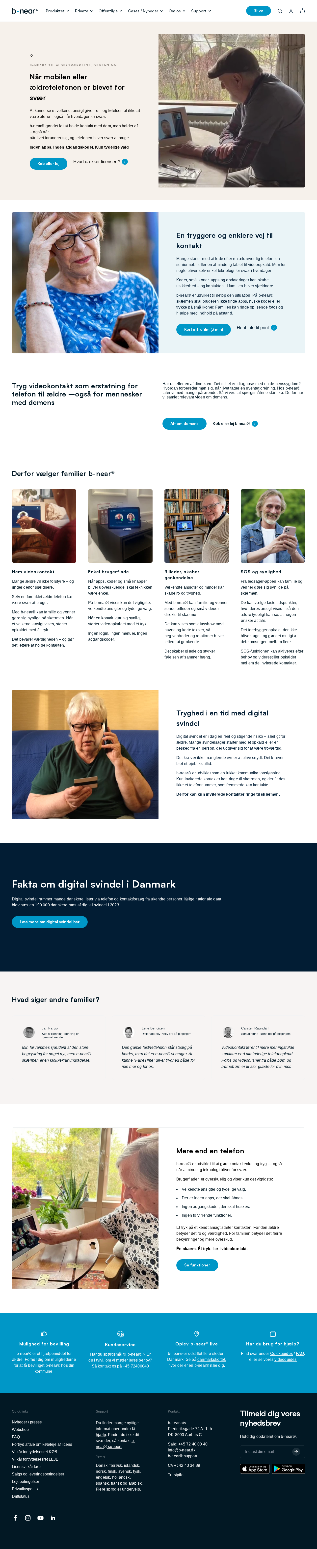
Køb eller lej (48, 163)
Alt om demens (184, 423)
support (114, 1446)
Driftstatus (20, 1496)
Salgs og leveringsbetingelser (38, 1474)
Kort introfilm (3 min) (203, 329)
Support (199, 10)
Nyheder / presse (27, 1422)
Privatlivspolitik (25, 1489)
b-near (174, 1456)
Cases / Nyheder (143, 10)
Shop (258, 10)
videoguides (285, 1359)
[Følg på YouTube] (40, 1518)
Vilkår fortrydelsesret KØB (34, 1452)
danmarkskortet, (211, 1359)
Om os (175, 10)
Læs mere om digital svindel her (50, 921)
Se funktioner (197, 1264)
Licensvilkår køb (26, 1467)
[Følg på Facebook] (15, 1518)
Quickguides (281, 1353)
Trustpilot (176, 1475)
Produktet (55, 10)
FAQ (300, 1353)
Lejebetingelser (25, 1481)
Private (81, 10)
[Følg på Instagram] (28, 1518)
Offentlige (108, 10)
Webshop (20, 1429)
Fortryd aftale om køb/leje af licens (42, 1444)
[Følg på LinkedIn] (53, 1518)
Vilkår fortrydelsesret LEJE (35, 1459)
